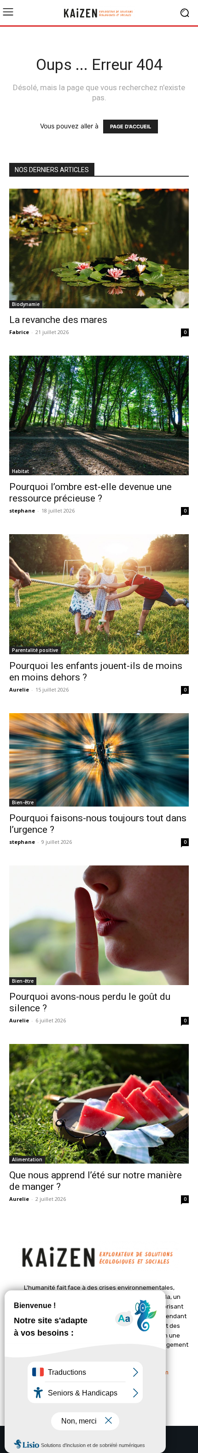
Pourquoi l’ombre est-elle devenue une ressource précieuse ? (90, 492)
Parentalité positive (35, 650)
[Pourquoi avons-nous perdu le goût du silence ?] (99, 925)
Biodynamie (26, 304)
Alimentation (27, 1159)
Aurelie (19, 689)
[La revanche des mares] (99, 248)
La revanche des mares (58, 319)
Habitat (20, 471)
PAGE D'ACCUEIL (130, 126)
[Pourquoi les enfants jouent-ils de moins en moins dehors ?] (99, 594)
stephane (22, 510)
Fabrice (19, 332)
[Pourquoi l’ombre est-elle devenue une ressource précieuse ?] (99, 415)
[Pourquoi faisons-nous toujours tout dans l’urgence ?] (99, 760)
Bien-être (23, 802)
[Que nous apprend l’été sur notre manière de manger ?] (99, 1104)
